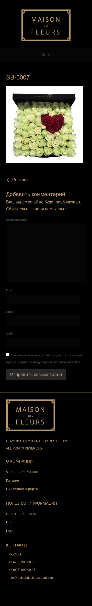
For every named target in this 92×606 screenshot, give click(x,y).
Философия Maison (22, 472)
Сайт (10, 334)
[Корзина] (46, 3)
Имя (9, 290)
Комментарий (17, 220)
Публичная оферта (22, 489)
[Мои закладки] (37, 3)
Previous (20, 180)
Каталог (12, 480)
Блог (10, 522)
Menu (46, 54)
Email (10, 312)
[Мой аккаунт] (29, 3)
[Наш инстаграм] (62, 3)
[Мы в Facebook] (54, 3)
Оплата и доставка (22, 514)
